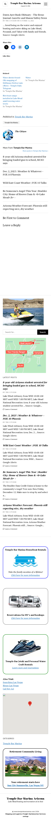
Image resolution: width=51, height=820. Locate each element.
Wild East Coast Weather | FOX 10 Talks (25, 445)
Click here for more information (25, 575)
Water (28, 77)
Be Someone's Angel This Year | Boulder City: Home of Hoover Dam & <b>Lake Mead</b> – (25, 475)
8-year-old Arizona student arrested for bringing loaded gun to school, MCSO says (25, 385)
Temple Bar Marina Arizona (25, 3)
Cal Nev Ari (8, 688)
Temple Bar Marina (24, 116)
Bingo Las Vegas (11, 685)
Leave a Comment (11, 409)
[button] (30, 703)
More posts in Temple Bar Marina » (35, 151)
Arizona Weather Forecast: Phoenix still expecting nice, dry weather (25, 507)
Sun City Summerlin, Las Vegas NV (25, 785)
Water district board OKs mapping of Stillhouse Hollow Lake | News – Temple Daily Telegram (13, 83)
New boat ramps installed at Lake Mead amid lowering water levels (12, 99)
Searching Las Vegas (13, 682)
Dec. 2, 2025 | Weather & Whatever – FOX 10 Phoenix (23, 417)
